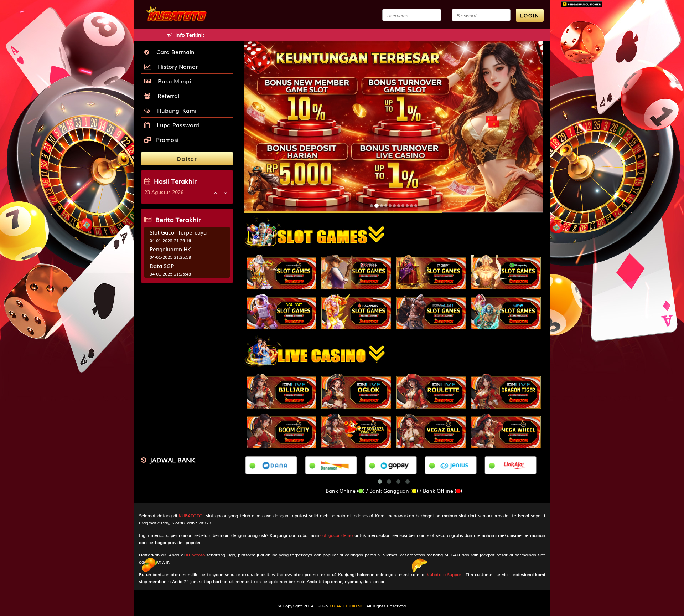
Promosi (166, 139)
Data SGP (162, 266)
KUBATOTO (191, 515)
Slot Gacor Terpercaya (178, 232)
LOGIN (529, 15)
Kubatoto (195, 554)
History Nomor (176, 66)
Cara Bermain (174, 51)
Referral (166, 95)
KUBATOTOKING (346, 605)
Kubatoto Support (445, 574)
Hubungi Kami (175, 110)
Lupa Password (176, 124)
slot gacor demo (336, 535)
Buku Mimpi (172, 81)
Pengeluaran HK (170, 249)
